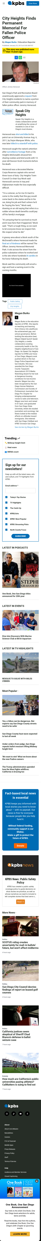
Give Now (33, 3)
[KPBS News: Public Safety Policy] (20, 865)
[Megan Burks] (7, 318)
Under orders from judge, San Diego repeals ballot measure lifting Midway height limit (19, 746)
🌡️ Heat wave (11, 447)
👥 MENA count (12, 452)
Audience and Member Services (15, 1172)
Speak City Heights (22, 113)
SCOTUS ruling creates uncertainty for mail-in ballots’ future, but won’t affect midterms (20, 945)
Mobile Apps (9, 1145)
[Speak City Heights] (7, 112)
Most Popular (9, 691)
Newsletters (9, 1133)
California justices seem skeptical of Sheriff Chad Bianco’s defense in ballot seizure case (16, 1035)
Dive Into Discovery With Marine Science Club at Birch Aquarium (17, 637)
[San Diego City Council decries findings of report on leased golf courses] (20, 971)
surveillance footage (16, 152)
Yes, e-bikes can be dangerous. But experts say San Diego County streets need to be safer (19, 723)
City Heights (14, 306)
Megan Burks (11, 42)
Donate (20, 845)
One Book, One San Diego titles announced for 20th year (16, 594)
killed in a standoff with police (24, 143)
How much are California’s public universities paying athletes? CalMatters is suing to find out (20, 1082)
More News (8, 912)
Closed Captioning (11, 1176)
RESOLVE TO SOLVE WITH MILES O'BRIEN (17, 679)
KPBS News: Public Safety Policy (20, 880)
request (28, 96)
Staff (6, 1157)
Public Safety (15, 301)
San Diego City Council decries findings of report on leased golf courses (20, 989)
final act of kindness (11, 243)
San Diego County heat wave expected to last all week (19, 735)
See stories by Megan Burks (27, 427)
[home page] (16, 3)
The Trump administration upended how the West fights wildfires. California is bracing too (18, 769)
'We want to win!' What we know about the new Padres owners (19, 757)
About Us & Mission (11, 1129)
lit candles (31, 255)
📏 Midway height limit (15, 443)
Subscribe (20, 536)
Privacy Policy (9, 1153)
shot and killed (22, 134)
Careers (7, 1137)
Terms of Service (10, 1161)
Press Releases (10, 1149)
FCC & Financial (10, 1141)
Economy (5, 1076)
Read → (20, 901)
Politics (4, 939)
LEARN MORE (20, 1234)
